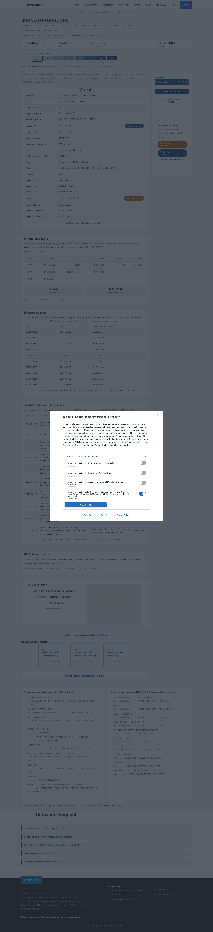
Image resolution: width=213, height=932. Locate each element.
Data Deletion (90, 515)
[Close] (156, 417)
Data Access (106, 515)
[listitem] (106, 456)
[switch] (142, 463)
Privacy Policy (123, 515)
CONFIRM (85, 505)
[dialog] (106, 466)
